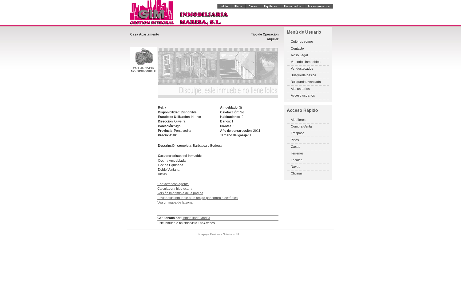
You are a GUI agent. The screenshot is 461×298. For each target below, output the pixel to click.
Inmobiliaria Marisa (196, 218)
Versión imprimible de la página (180, 193)
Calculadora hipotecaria (174, 188)
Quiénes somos (302, 41)
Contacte (297, 48)
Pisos (238, 6)
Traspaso (297, 133)
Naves (295, 166)
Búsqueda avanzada (306, 82)
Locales (296, 160)
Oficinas (297, 173)
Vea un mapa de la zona (175, 202)
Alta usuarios (292, 6)
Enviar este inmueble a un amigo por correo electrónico (197, 198)
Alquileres (270, 6)
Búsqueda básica (303, 75)
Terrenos (297, 153)
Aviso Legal (299, 55)
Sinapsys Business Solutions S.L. (219, 234)
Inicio (224, 6)
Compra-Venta (301, 126)
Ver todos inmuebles (305, 61)
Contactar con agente (173, 184)
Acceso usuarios (319, 6)
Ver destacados (302, 68)
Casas (253, 6)
